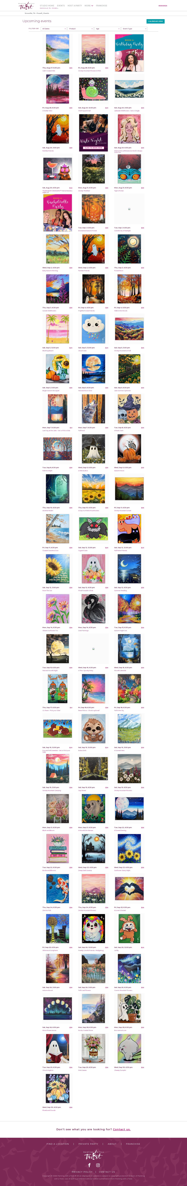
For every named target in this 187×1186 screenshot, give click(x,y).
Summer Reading (120, 590)
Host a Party (75, 6)
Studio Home (47, 6)
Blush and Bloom (48, 830)
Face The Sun (47, 590)
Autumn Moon (119, 470)
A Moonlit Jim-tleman (85, 830)
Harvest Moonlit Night (50, 670)
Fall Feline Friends (120, 550)
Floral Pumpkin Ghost (85, 590)
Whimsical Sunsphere (50, 950)
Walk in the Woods (120, 311)
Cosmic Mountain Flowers (123, 990)
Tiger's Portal (118, 191)
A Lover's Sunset (120, 910)
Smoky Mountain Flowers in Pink (89, 71)
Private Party (88, 1144)
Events (61, 6)
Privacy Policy (82, 1172)
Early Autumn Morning (50, 270)
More (88, 6)
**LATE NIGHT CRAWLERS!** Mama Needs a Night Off (57, 191)
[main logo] (26, 3)
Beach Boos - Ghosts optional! (88, 710)
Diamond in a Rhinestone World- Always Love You (128, 151)
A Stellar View (47, 111)
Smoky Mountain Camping (52, 790)
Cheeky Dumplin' (120, 1070)
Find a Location (58, 1144)
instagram (98, 1165)
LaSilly (116, 950)
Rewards (163, 6)
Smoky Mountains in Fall (122, 350)
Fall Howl (81, 430)
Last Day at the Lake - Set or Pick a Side (56, 430)
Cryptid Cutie (82, 550)
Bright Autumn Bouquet (51, 390)
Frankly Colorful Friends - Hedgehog (90, 950)
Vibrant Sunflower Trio (50, 630)
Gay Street (82, 790)
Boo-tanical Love (120, 1030)
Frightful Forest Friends (86, 311)
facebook (89, 1165)
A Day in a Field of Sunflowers (88, 510)
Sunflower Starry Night (122, 870)
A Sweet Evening (120, 830)
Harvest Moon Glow (85, 390)
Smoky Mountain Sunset (122, 510)
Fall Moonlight (47, 470)
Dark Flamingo (83, 630)
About (112, 1144)
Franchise (101, 6)
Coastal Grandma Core (50, 550)
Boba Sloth (82, 750)
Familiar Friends (48, 151)
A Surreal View (119, 750)
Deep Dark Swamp (85, 870)
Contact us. (122, 1129)
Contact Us (107, 1172)
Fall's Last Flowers (84, 990)
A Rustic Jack (118, 430)
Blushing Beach (48, 350)
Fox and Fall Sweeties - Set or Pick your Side (56, 751)
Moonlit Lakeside (120, 670)
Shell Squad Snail (84, 111)
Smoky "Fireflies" (84, 191)
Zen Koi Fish (47, 910)
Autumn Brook (48, 990)
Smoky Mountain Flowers (123, 790)
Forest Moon (118, 270)
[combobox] (54, 29)
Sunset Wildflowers (49, 311)
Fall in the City (119, 710)
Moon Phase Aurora (49, 1030)
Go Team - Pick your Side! (51, 710)
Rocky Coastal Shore (85, 1030)
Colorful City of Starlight (122, 231)
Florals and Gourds (49, 1110)
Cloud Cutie (82, 350)
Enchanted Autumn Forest (87, 231)
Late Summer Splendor (122, 390)
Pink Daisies (82, 1070)
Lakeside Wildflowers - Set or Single (126, 111)
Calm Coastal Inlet (49, 71)
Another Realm (48, 510)
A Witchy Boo (83, 470)
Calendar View (155, 21)
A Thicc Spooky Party (85, 670)
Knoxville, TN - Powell (49, 8)
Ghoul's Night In (48, 1070)
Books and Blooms (49, 870)
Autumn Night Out (120, 630)
